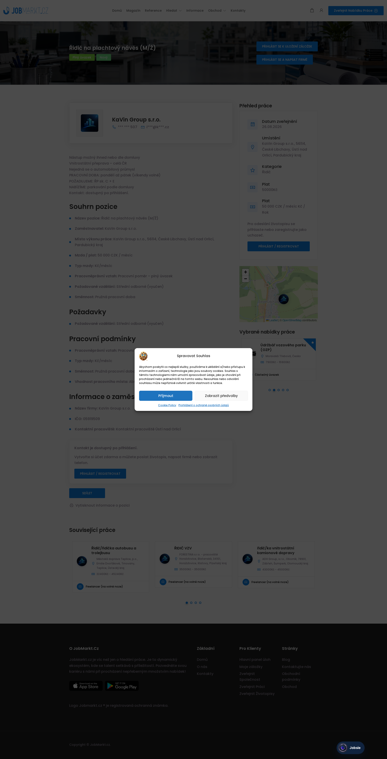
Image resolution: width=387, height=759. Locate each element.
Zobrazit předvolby (221, 395)
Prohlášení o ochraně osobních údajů (203, 405)
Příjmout (165, 395)
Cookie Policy (167, 405)
